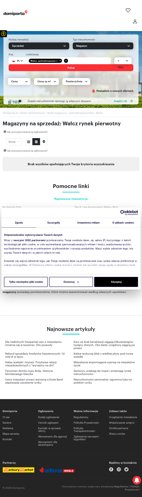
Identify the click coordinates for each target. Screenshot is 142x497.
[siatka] (28, 141)
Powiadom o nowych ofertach (114, 91)
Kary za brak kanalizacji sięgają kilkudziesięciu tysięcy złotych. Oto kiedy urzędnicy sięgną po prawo (104, 345)
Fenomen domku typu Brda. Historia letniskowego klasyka (29, 372)
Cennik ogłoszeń (48, 422)
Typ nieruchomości (84, 39)
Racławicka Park (12, 207)
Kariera (7, 422)
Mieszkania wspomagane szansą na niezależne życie (104, 363)
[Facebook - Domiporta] (111, 469)
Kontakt (7, 439)
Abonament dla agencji (52, 436)
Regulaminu (121, 486)
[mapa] (43, 141)
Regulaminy (81, 417)
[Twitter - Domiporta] (126, 469)
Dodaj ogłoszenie (48, 417)
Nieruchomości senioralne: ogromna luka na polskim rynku (103, 381)
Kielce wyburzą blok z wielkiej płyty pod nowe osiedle (103, 355)
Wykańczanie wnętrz (121, 422)
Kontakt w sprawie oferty (49, 429)
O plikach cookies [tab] (123, 222)
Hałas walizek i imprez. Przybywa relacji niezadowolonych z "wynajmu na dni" (31, 363)
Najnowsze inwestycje (71, 199)
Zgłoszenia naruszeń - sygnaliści (87, 438)
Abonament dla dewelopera (47, 443)
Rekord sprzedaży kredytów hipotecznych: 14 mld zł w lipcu (35, 355)
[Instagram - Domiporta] (119, 469)
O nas (6, 417)
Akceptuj (116, 281)
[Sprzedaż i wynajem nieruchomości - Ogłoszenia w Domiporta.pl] (15, 13)
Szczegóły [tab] (53, 222)
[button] (3, 33)
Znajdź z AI (120, 101)
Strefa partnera (118, 428)
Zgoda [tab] (19, 222)
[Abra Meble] (56, 469)
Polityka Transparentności (84, 429)
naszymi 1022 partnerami (30, 240)
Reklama (8, 428)
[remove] (60, 60)
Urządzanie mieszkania (123, 417)
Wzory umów (117, 433)
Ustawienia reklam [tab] (88, 222)
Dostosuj (69, 281)
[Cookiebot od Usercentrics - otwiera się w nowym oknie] (123, 212)
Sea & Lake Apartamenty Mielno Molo (96, 207)
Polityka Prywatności (86, 422)
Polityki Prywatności (132, 488)
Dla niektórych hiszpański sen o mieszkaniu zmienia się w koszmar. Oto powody (33, 343)
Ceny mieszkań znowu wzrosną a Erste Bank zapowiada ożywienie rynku (34, 381)
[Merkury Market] (18, 469)
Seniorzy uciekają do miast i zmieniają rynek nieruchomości (102, 372)
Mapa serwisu (11, 433)
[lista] (36, 141)
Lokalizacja (32, 54)
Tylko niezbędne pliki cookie (26, 281)
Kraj (11, 54)
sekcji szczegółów (16, 265)
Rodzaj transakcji (19, 39)
